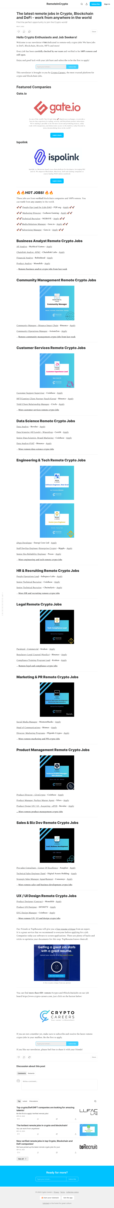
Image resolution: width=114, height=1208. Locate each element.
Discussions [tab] (33, 1101)
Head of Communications (28, 727)
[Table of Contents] (2, 604)
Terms (62, 1192)
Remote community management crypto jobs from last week (46, 336)
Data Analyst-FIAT (25, 443)
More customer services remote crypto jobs (38, 410)
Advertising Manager (32, 230)
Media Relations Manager (34, 224)
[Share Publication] (86, 4)
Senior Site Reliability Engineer (31, 554)
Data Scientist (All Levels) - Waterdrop (34, 432)
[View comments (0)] (24, 31)
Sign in (107, 4)
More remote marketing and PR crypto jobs (39, 738)
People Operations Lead (27, 576)
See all (21, 1159)
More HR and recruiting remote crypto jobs (39, 593)
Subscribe (96, 4)
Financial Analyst (24, 257)
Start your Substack (51, 1198)
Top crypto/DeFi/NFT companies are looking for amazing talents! (45, 1109)
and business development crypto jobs (54, 884)
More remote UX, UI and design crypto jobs (39, 918)
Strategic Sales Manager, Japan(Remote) (34, 879)
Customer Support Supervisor (30, 393)
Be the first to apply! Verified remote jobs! (32, 1113)
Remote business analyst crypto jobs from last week (42, 269)
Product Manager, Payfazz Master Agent (35, 800)
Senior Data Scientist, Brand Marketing (35, 438)
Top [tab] (19, 1101)
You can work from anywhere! (27, 1128)
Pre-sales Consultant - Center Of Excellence (37, 868)
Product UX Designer (26, 907)
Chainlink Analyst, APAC (28, 252)
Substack (46, 1203)
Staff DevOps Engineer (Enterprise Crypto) (36, 548)
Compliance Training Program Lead (33, 660)
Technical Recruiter (31, 218)
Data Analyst (22, 426)
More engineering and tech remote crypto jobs (40, 559)
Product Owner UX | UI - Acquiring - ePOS (36, 806)
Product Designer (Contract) (29, 901)
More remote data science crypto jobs (36, 449)
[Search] (81, 4)
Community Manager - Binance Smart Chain (37, 325)
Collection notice (72, 1192)
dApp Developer (24, 542)
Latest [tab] (25, 1101)
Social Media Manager (26, 722)
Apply (66, 207)
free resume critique (65, 929)
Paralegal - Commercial (27, 649)
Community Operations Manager (31, 331)
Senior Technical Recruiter (29, 582)
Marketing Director (31, 213)
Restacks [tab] (31, 1073)
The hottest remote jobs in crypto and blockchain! (41, 1125)
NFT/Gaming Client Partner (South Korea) (36, 398)
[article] (57, 1113)
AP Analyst (21, 246)
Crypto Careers (58, 72)
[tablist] (26, 1073)
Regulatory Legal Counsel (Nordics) (33, 654)
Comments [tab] (22, 1073)
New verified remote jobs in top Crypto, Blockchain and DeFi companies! (44, 1142)
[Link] (13, 37)
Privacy (56, 1192)
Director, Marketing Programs (30, 733)
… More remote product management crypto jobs (39, 811)
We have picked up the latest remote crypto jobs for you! (38, 1147)
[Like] (18, 31)
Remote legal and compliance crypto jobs (37, 666)
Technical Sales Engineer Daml (31, 873)
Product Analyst (24, 263)
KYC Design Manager (26, 912)
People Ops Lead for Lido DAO (37, 207)
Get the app (67, 1198)
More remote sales (27, 884)
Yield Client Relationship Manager (32, 404)
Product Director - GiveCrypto (30, 794)
